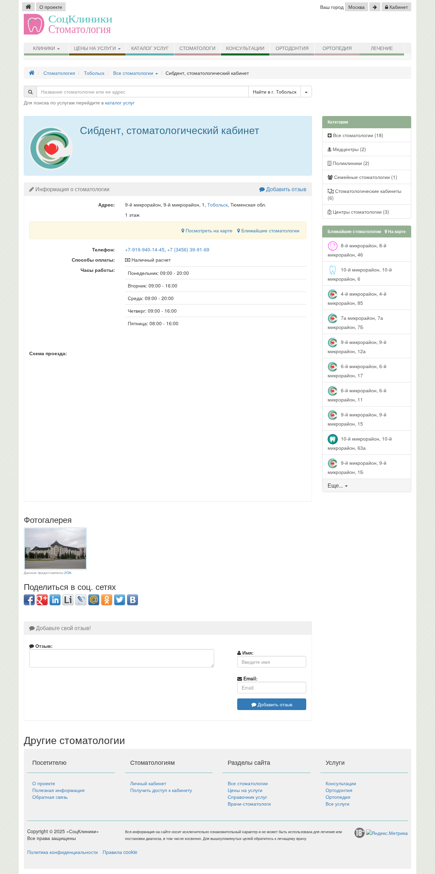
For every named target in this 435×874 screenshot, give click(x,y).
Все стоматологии (248, 783)
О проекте (50, 6)
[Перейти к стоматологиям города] (374, 6)
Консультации (245, 48)
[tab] (367, 485)
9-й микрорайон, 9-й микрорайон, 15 (357, 419)
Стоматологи (197, 48)
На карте (396, 231)
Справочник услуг (247, 796)
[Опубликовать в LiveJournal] (80, 599)
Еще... (335, 485)
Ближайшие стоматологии (269, 230)
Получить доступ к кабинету (161, 790)
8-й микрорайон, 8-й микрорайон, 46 (357, 250)
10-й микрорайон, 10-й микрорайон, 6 (360, 274)
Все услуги (337, 803)
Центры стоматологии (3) (360, 211)
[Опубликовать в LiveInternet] (68, 599)
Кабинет (398, 6)
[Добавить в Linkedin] (55, 599)
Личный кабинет (148, 783)
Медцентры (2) (348, 149)
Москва (356, 6)
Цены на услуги (95, 48)
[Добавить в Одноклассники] (106, 599)
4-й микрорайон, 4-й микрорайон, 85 (357, 298)
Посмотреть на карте (208, 230)
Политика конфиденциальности (62, 851)
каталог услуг (120, 102)
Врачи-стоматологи (249, 803)
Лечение (382, 48)
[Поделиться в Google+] (42, 599)
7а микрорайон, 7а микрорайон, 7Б (355, 322)
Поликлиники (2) (350, 163)
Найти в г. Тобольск (274, 91)
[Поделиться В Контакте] (132, 599)
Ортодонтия (292, 48)
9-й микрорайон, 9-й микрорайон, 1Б (357, 467)
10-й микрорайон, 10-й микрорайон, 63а (360, 443)
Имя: (247, 652)
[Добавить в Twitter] (119, 599)
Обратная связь (50, 796)
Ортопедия (337, 48)
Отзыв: (43, 645)
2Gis (67, 572)
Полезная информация (58, 790)
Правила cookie (120, 851)
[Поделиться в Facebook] (29, 599)
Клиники (44, 48)
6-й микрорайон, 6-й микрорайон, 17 (357, 371)
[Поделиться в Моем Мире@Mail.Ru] (93, 599)
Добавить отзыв (286, 189)
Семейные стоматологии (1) (365, 177)
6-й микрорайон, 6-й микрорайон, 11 (357, 395)
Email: (250, 678)
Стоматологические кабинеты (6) (364, 194)
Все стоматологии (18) (357, 135)
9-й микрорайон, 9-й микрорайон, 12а (357, 346)
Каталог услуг (150, 48)
